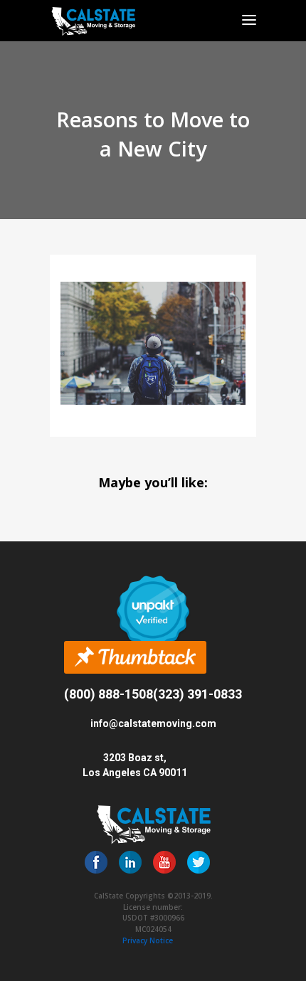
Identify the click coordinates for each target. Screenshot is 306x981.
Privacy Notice (147, 940)
